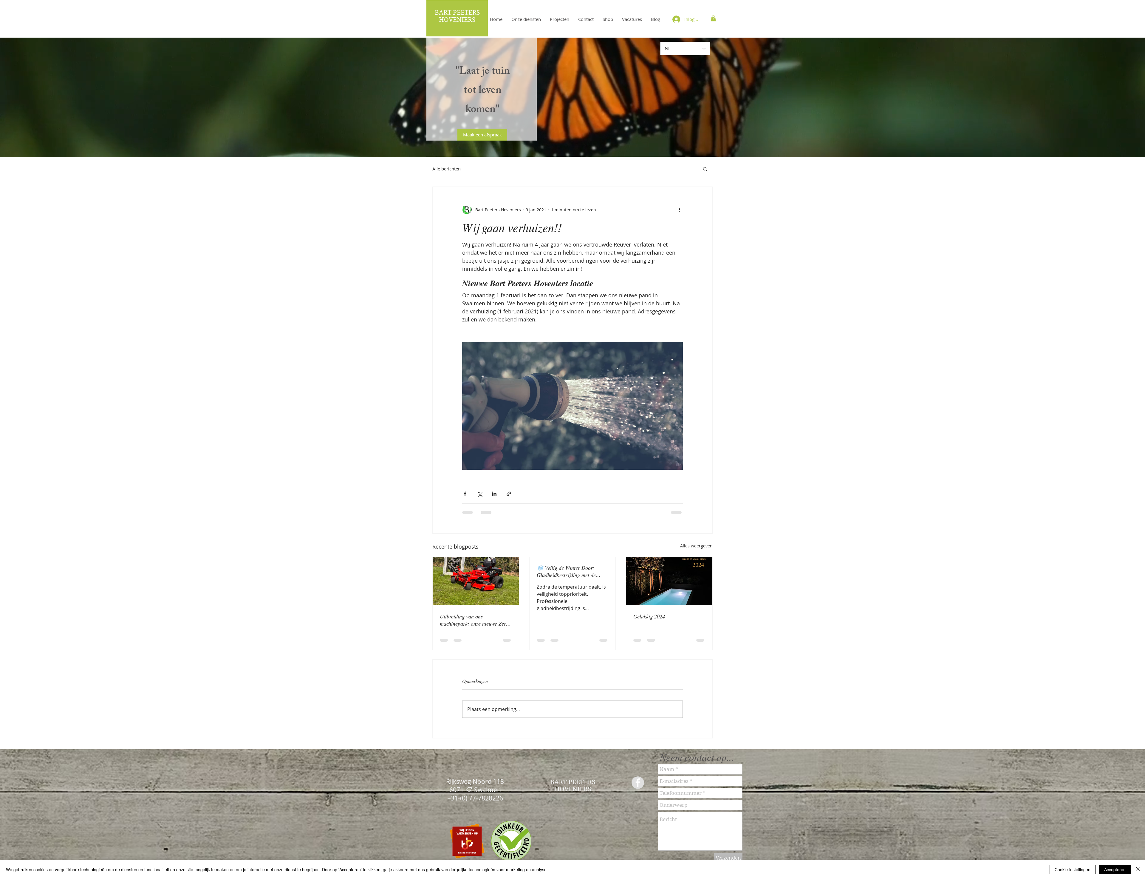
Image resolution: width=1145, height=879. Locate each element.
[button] (713, 18)
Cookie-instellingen (1072, 869)
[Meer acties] (679, 209)
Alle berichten (446, 169)
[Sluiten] (1137, 869)
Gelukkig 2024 (649, 616)
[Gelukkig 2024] (669, 581)
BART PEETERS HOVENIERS (457, 16)
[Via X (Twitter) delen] (479, 494)
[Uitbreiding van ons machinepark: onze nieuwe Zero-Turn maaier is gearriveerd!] (476, 581)
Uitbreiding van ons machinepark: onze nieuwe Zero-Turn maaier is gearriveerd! (475, 620)
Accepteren (1115, 869)
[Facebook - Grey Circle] (638, 787)
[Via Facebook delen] (465, 494)
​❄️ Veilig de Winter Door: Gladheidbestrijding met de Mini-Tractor (566, 571)
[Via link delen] (509, 494)
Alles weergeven (696, 546)
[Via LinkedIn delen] (494, 494)
